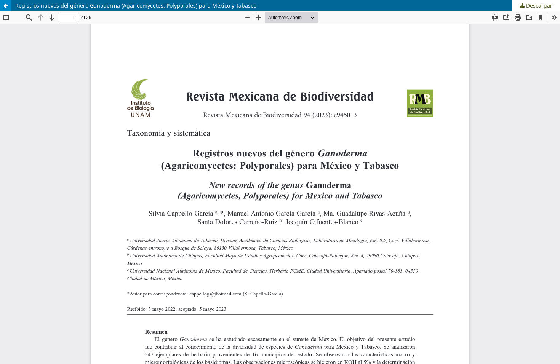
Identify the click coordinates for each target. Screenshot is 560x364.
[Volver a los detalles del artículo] (5, 5)
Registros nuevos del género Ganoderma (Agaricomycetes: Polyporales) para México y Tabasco (135, 5)
